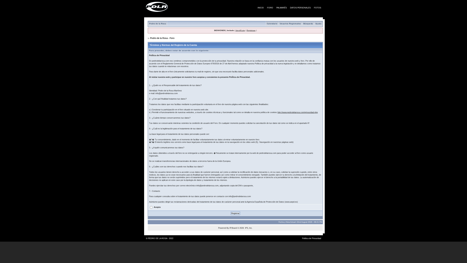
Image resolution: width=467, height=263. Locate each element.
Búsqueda (308, 24)
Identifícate (240, 30)
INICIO (261, 8)
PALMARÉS (281, 8)
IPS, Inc (248, 228)
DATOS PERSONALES (300, 8)
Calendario (272, 24)
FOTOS (317, 8)
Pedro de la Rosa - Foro (162, 38)
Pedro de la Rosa (157, 24)
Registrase (251, 30)
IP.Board (233, 228)
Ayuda (318, 24)
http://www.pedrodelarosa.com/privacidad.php (297, 112)
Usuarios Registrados (290, 24)
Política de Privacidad (311, 238)
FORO (270, 8)
